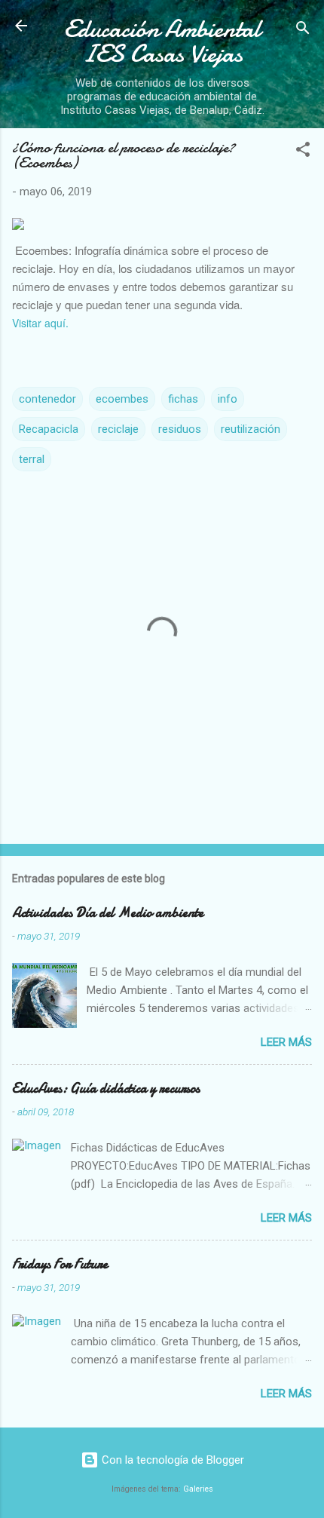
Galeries (198, 1489)
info (227, 399)
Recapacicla (48, 429)
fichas (183, 399)
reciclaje (118, 429)
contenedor (47, 399)
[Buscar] (303, 31)
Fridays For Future (60, 1264)
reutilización (250, 429)
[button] (303, 152)
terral (31, 459)
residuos (179, 429)
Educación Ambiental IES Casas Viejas (162, 41)
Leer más (286, 1042)
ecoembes (122, 399)
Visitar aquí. (40, 322)
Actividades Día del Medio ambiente (107, 912)
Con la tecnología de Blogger (171, 1460)
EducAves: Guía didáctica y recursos (106, 1088)
